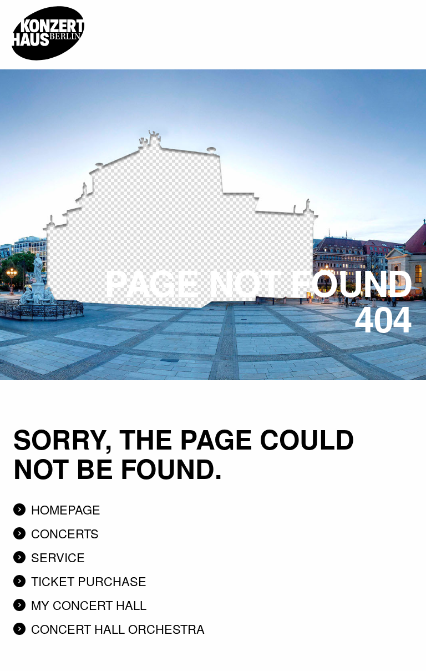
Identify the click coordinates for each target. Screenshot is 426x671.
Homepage (65, 509)
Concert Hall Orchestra (118, 628)
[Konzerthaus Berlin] (47, 4)
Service (58, 557)
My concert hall (88, 604)
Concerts (65, 533)
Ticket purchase (88, 580)
